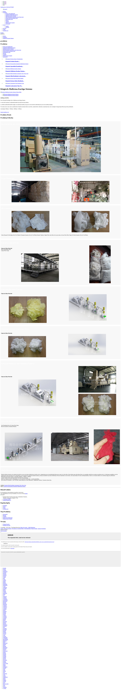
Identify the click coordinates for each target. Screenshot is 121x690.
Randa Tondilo (34, 528)
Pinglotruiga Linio (9, 19)
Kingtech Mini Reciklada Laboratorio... (16, 76)
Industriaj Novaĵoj (6, 525)
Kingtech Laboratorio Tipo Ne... (14, 85)
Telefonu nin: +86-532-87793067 (7, 7)
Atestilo (7, 26)
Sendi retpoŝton (4, 530)
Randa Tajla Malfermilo (10, 13)
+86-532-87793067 (7, 499)
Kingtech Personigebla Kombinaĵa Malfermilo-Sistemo (14, 486)
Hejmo (4, 11)
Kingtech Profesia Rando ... (13, 61)
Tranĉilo (7, 21)
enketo (26, 493)
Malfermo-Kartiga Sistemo (11, 15)
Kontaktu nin (5, 30)
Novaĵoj (4, 28)
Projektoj (7, 27)
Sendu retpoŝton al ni (5, 112)
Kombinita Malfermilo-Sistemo (12, 14)
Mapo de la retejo (23, 527)
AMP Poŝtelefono (31, 527)
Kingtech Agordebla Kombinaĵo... (14, 66)
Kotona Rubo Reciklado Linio (12, 18)
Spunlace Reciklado (42, 528)
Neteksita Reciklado (8, 528)
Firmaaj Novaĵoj (6, 524)
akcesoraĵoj (8, 23)
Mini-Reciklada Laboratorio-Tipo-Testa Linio (15, 17)
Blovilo (7, 20)
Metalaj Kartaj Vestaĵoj (10, 22)
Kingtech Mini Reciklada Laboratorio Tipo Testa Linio (15, 485)
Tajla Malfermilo (27, 528)
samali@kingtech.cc (7, 500)
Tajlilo (2, 528)
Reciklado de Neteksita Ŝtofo (18, 528)
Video (4, 29)
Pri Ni (4, 25)
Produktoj (5, 12)
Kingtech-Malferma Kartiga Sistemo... (15, 71)
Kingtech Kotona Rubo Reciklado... (15, 81)
